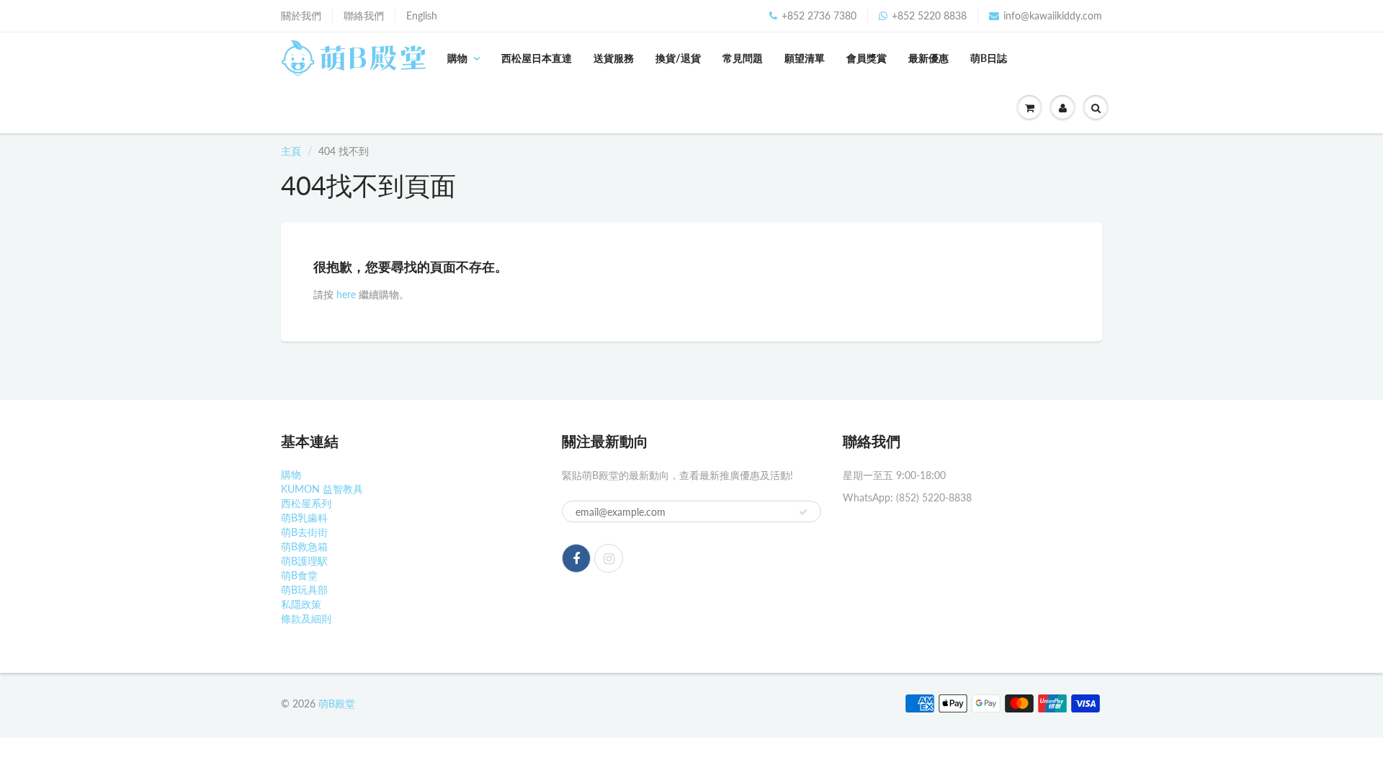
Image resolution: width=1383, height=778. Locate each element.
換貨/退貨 (678, 58)
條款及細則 (306, 618)
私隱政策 (301, 604)
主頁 (291, 151)
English (421, 15)
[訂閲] (803, 512)
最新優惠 (928, 58)
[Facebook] (576, 558)
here (346, 294)
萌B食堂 (299, 575)
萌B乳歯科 (304, 517)
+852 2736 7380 (819, 15)
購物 (457, 58)
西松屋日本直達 (536, 58)
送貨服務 (614, 58)
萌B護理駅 (304, 561)
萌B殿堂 (336, 703)
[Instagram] (608, 558)
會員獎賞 (866, 58)
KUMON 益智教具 (322, 489)
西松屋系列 (306, 503)
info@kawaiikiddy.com (1052, 15)
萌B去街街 (304, 532)
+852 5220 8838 (929, 15)
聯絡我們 (364, 15)
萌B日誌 (988, 58)
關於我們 (301, 15)
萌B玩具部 (304, 590)
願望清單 (804, 58)
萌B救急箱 (304, 546)
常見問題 (742, 58)
